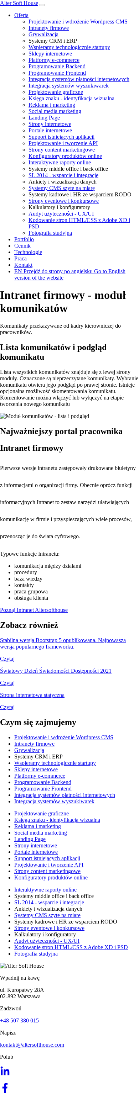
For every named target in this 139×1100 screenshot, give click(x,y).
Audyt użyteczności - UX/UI (61, 214)
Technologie (28, 252)
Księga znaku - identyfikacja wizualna (71, 98)
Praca (20, 258)
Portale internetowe (50, 130)
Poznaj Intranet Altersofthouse (34, 610)
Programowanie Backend (57, 66)
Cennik (22, 246)
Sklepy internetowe (50, 54)
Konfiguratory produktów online (65, 156)
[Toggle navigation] (42, 5)
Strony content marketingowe (62, 150)
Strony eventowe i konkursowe (64, 201)
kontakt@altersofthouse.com (32, 1045)
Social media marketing (55, 111)
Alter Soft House (19, 3)
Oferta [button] (21, 15)
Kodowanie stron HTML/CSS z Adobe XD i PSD (71, 947)
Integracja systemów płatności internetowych (79, 79)
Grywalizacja (43, 34)
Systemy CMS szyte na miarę (62, 188)
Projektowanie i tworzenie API (63, 143)
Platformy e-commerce (54, 60)
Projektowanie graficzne (56, 92)
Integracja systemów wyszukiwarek (69, 86)
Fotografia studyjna (50, 233)
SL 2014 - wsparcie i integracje (63, 175)
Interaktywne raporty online (60, 162)
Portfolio (24, 239)
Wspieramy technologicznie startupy (69, 47)
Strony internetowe (50, 124)
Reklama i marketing (52, 105)
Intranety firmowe (49, 28)
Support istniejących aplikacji (61, 137)
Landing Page (44, 118)
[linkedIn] (5, 1074)
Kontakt (23, 265)
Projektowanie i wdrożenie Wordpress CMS (78, 21)
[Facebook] (5, 1091)
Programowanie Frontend (57, 73)
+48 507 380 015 (19, 1020)
